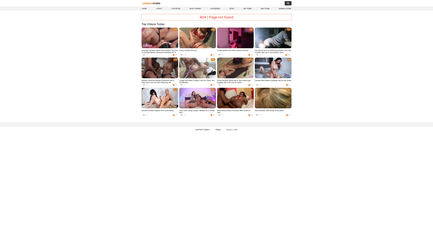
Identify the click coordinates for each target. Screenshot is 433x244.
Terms (218, 130)
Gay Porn (247, 8)
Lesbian (151, 3)
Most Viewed (195, 8)
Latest (159, 8)
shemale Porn (285, 8)
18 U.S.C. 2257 (232, 130)
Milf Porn (265, 8)
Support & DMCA (202, 130)
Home (144, 8)
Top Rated (176, 8)
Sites (231, 8)
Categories (215, 8)
